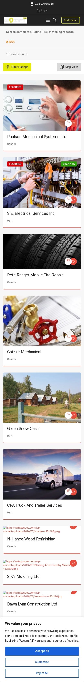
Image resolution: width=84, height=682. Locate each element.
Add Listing (70, 20)
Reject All (42, 673)
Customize (42, 662)
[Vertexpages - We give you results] (15, 20)
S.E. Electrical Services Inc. (31, 213)
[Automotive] (68, 261)
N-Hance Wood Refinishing (31, 539)
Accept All (42, 651)
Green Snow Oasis (23, 429)
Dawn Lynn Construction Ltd (32, 604)
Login (44, 10)
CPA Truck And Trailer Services (34, 505)
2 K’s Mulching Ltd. (23, 577)
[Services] (68, 123)
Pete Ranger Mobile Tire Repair (35, 275)
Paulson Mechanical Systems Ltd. (37, 137)
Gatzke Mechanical (24, 352)
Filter (19, 67)
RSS (12, 42)
